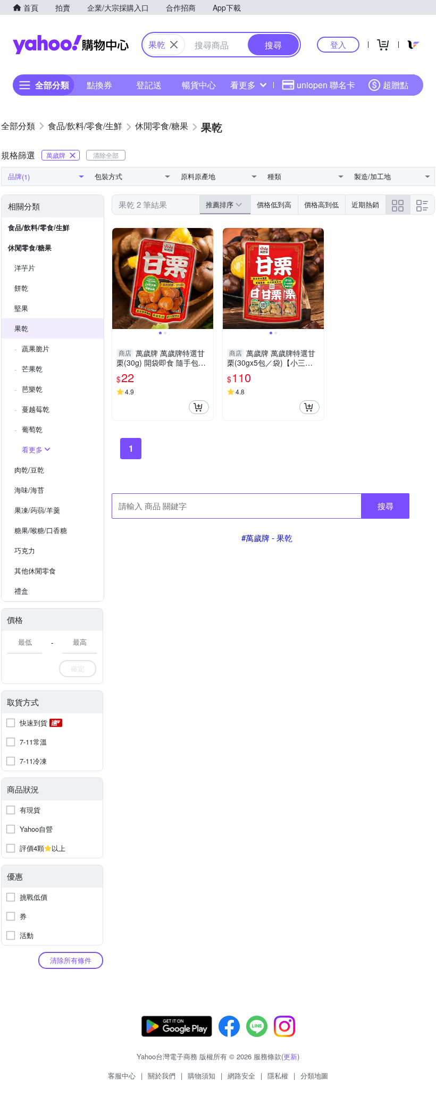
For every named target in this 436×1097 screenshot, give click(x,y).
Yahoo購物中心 (71, 44)
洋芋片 (24, 268)
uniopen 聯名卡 (326, 85)
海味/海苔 (29, 490)
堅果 (21, 308)
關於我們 (161, 1075)
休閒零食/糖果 (30, 247)
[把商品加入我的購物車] (199, 407)
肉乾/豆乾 (29, 470)
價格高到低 (321, 204)
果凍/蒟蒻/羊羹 (37, 510)
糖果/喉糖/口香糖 (40, 530)
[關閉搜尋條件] (173, 44)
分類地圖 (314, 1075)
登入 (338, 44)
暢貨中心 (199, 85)
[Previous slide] (119, 278)
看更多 (243, 85)
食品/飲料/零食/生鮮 (39, 227)
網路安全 (241, 1075)
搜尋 (385, 505)
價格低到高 (274, 204)
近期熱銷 (365, 204)
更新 (290, 1056)
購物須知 (201, 1075)
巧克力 (24, 550)
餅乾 (21, 288)
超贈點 (395, 85)
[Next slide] (206, 278)
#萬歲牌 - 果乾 (266, 537)
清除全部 (106, 154)
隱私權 (277, 1075)
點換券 (99, 85)
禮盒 (21, 591)
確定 (78, 668)
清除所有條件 (70, 960)
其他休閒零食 (35, 571)
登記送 (149, 85)
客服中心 (122, 1075)
